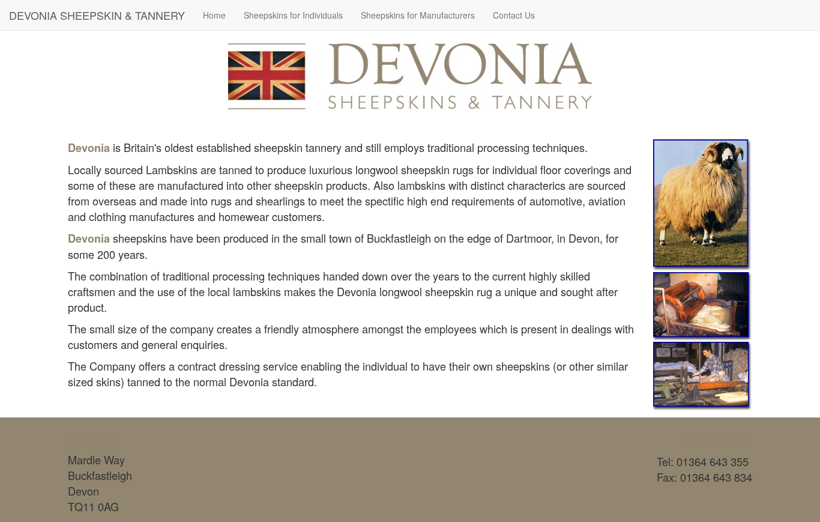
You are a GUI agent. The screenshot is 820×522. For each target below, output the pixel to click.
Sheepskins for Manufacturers (418, 15)
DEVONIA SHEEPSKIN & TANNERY (97, 15)
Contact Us (514, 15)
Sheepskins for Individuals (293, 15)
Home (214, 15)
